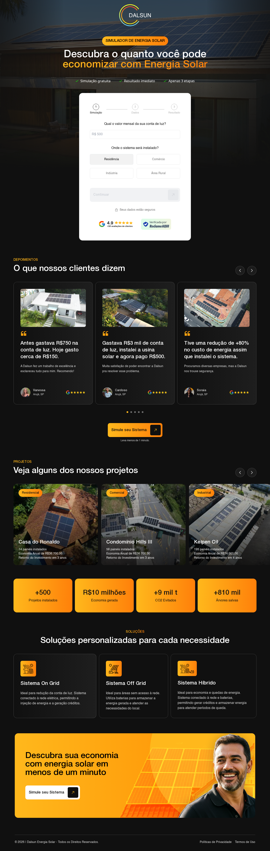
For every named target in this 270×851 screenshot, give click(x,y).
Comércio (158, 159)
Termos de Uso (245, 842)
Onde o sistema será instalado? (135, 148)
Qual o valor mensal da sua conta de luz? (135, 124)
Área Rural (158, 173)
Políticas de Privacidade (216, 842)
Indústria (111, 173)
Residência (111, 159)
